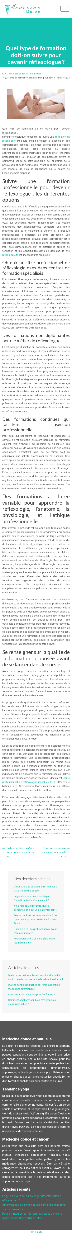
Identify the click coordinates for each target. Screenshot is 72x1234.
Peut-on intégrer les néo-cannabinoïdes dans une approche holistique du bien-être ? (35, 919)
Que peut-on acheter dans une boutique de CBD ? (54, 852)
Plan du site (36, 1232)
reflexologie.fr (10, 254)
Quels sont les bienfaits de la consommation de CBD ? (20, 852)
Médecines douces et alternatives (24, 74)
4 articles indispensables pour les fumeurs (31, 994)
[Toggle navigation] (64, 9)
